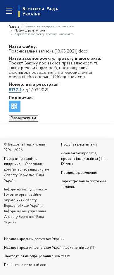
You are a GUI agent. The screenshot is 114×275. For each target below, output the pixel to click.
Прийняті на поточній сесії (25, 265)
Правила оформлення (79, 173)
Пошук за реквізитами (30, 30)
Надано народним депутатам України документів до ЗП (49, 248)
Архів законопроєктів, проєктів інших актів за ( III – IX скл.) (83, 159)
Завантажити (23, 118)
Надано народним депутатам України (34, 239)
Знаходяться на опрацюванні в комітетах (37, 256)
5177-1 (15, 90)
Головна (14, 27)
